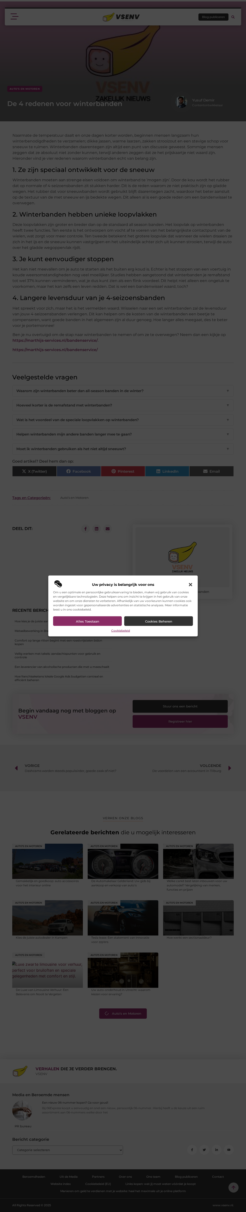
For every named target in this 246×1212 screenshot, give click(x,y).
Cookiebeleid (120, 630)
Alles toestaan (87, 621)
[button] (190, 584)
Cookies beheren (158, 621)
